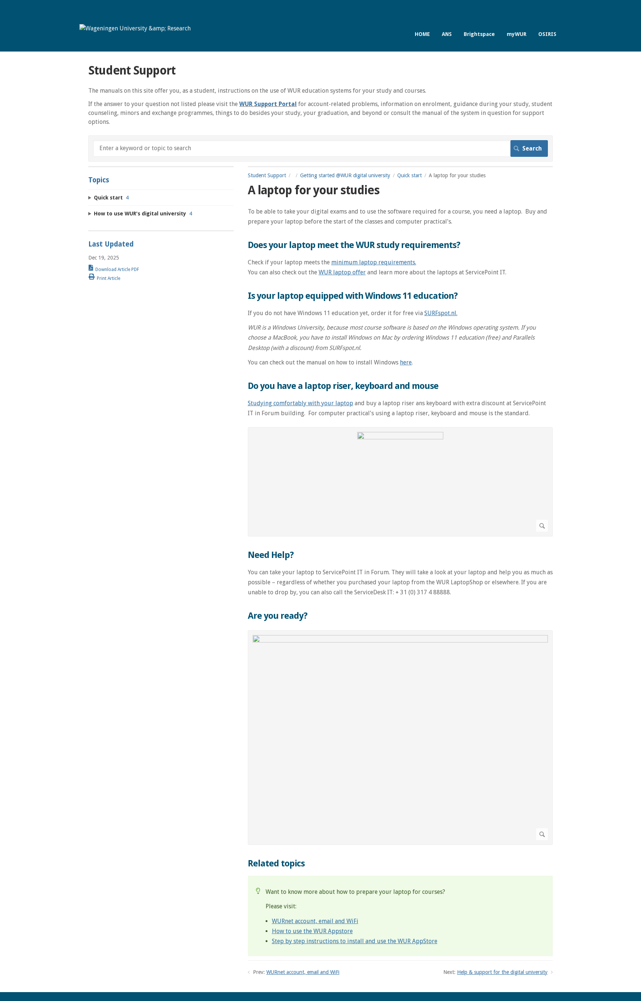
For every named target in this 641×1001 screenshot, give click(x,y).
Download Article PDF (117, 269)
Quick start (409, 175)
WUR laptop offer (342, 272)
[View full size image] (400, 482)
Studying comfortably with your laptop (300, 403)
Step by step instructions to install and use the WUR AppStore (354, 941)
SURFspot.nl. (440, 313)
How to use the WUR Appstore (312, 931)
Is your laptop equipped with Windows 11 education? (352, 296)
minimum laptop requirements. (373, 262)
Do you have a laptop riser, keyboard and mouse (343, 386)
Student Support (267, 175)
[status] (400, 916)
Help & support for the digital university (502, 972)
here (406, 362)
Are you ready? (277, 616)
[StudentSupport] (135, 28)
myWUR (516, 34)
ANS (447, 34)
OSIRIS (547, 34)
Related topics (276, 863)
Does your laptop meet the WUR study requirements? (354, 245)
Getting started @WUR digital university (345, 175)
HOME (422, 34)
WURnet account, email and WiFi (315, 921)
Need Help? (270, 555)
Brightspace (479, 34)
